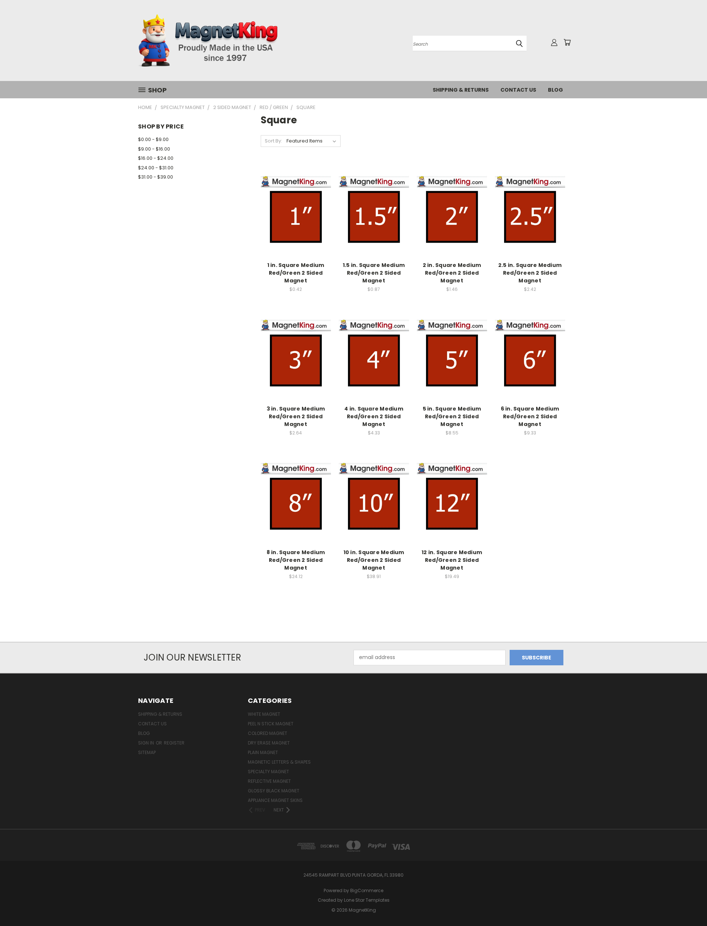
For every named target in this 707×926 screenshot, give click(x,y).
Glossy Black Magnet (273, 791)
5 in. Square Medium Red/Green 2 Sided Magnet (452, 416)
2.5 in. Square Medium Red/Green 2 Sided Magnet (530, 272)
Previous (688, 903)
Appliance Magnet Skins (275, 800)
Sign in (146, 743)
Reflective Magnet (269, 781)
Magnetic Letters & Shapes (279, 762)
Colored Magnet (267, 733)
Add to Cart (296, 224)
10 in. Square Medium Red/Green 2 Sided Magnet (374, 560)
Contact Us (518, 90)
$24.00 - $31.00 (155, 167)
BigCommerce (366, 890)
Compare (293, 210)
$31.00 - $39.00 (155, 176)
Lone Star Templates (367, 900)
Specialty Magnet (268, 771)
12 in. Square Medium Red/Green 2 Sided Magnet (452, 560)
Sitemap (147, 752)
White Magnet (264, 714)
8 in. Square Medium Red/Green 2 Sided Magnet (296, 560)
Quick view (295, 196)
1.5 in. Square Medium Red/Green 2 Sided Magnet (374, 272)
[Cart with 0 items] (567, 42)
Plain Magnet (263, 752)
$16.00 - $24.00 (155, 158)
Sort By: (273, 140)
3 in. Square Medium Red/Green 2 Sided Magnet (296, 416)
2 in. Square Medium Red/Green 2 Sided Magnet (452, 272)
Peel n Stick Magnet (270, 724)
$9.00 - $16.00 (154, 148)
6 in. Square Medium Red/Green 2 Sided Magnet (530, 416)
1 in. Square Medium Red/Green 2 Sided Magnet (295, 272)
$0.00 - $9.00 (153, 139)
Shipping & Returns (461, 90)
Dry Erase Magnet (269, 743)
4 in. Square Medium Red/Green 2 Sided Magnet (373, 416)
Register (174, 743)
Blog (555, 90)
